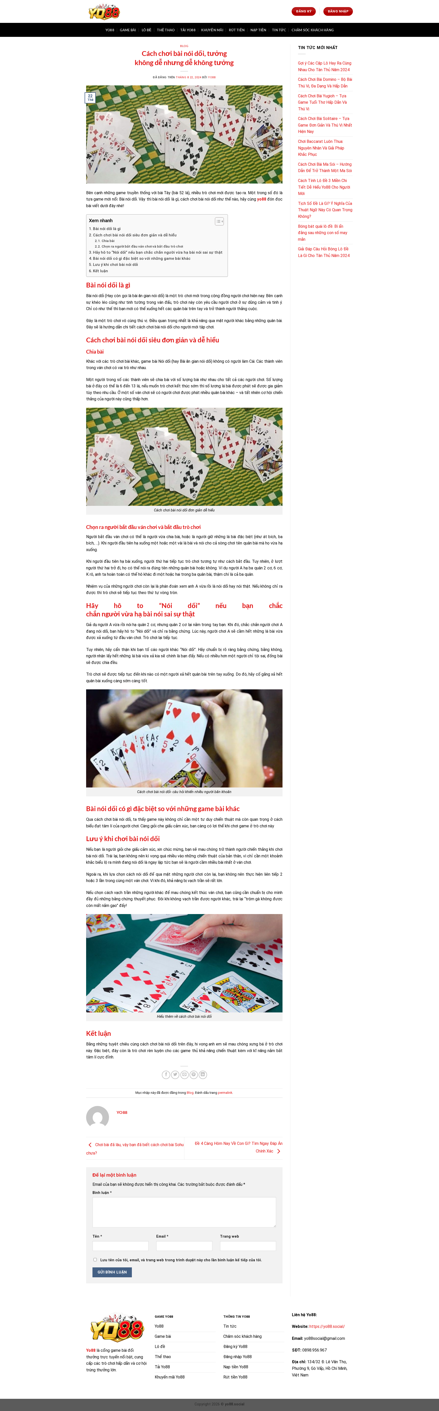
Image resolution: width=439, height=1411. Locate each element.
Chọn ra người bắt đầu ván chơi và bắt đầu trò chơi (142, 246)
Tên (97, 1236)
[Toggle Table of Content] (217, 221)
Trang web (229, 1236)
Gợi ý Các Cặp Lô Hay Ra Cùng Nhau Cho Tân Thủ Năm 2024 (324, 66)
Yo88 (109, 30)
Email (162, 1236)
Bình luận (102, 1193)
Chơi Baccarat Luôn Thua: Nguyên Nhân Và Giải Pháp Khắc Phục (321, 148)
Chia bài (108, 241)
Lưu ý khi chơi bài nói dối (115, 264)
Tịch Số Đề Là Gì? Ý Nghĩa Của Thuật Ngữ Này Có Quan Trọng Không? (325, 210)
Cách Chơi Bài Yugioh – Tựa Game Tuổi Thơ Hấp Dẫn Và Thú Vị (322, 102)
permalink (225, 1093)
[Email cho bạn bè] (184, 1075)
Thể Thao (166, 30)
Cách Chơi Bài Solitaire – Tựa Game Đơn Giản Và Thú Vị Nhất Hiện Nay (325, 125)
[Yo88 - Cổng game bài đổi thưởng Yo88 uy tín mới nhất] (104, 11)
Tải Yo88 (188, 30)
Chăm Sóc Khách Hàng (313, 30)
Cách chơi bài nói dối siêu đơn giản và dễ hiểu (135, 235)
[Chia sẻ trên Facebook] (166, 1075)
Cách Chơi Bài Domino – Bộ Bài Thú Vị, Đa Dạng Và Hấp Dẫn (325, 82)
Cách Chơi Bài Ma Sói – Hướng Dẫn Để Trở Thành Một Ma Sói (325, 167)
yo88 (261, 199)
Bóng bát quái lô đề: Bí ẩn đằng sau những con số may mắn (322, 233)
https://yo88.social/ (327, 1326)
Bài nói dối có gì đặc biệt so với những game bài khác (142, 258)
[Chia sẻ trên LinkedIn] (203, 1075)
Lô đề (146, 30)
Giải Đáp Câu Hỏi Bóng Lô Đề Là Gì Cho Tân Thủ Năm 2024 (324, 252)
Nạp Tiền (258, 30)
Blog (184, 46)
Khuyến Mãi (212, 30)
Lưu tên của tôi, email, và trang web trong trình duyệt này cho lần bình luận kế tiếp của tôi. (181, 1260)
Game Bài (128, 30)
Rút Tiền (237, 30)
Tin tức (279, 30)
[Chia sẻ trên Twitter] (175, 1075)
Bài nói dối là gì (107, 228)
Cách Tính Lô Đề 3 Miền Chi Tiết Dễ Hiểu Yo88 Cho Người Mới (324, 187)
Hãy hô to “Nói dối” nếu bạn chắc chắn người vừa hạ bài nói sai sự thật (158, 252)
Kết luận (100, 271)
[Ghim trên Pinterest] (194, 1075)
